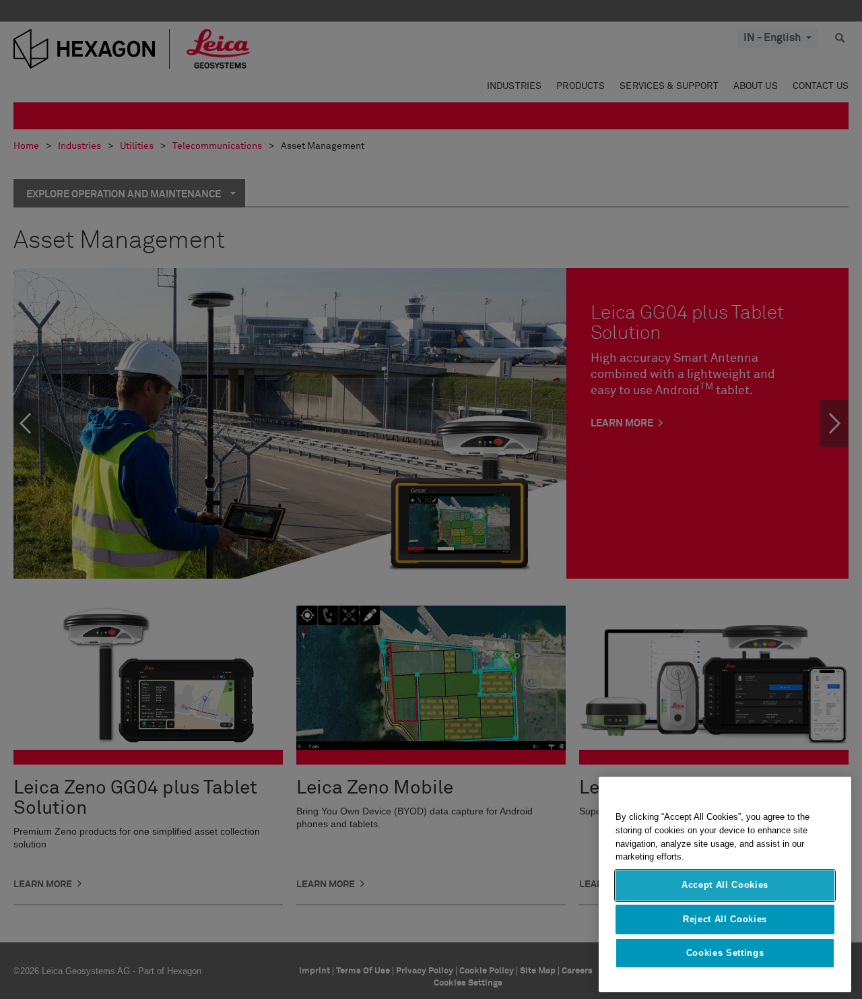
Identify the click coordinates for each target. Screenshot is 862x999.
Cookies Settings (725, 953)
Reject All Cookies (725, 918)
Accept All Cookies (725, 885)
